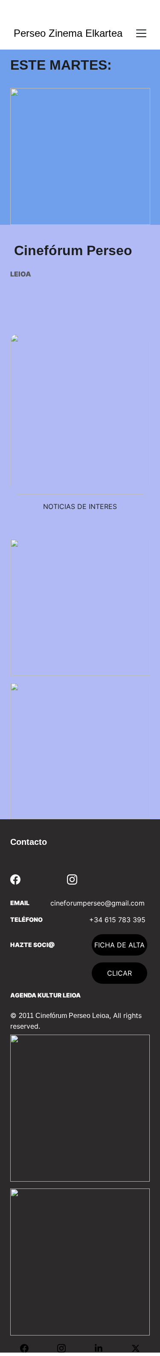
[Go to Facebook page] (15, 879)
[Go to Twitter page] (135, 1348)
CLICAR (119, 973)
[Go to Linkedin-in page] (102, 1348)
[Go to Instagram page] (72, 879)
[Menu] (141, 33)
